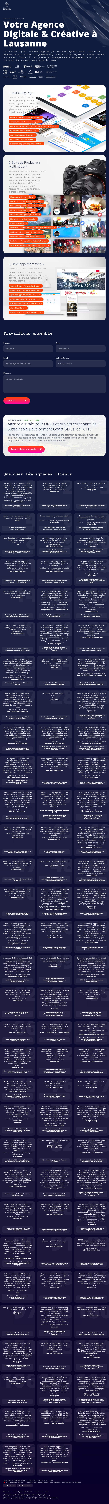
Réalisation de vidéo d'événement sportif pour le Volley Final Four (17, 914)
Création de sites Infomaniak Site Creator (24, 286)
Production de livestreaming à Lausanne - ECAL (54, 1040)
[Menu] (103, 6)
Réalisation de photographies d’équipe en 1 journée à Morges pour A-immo (54, 648)
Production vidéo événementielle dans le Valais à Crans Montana (54, 1194)
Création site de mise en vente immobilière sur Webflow (91, 615)
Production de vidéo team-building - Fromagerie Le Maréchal (91, 528)
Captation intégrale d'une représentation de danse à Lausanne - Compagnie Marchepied (54, 879)
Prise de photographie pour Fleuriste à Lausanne (54, 1160)
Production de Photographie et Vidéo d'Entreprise (28, 241)
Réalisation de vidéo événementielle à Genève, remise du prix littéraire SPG (54, 1264)
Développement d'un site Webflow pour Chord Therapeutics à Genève (54, 948)
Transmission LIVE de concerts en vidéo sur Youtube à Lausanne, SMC (91, 683)
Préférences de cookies (71, 1482)
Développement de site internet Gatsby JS (25, 304)
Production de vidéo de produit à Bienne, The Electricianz (17, 717)
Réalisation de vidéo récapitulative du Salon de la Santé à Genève (54, 717)
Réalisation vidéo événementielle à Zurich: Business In (54, 506)
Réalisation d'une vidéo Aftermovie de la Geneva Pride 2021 (91, 1097)
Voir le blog (10, 1485)
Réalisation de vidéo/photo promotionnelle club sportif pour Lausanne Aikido (17, 1436)
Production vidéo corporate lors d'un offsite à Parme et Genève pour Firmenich (91, 1229)
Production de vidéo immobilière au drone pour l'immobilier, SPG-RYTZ (54, 1230)
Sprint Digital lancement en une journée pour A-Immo (92, 948)
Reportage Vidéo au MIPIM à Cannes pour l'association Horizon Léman (17, 615)
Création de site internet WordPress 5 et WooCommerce (54, 1471)
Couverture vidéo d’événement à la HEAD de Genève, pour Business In (92, 1298)
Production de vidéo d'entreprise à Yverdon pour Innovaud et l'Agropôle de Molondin (17, 1130)
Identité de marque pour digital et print (24, 215)
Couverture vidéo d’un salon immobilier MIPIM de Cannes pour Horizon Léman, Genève (54, 980)
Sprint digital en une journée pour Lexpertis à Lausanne (91, 914)
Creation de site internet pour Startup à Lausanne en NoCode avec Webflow (17, 1014)
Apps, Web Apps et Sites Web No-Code (24, 295)
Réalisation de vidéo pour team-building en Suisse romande (55, 683)
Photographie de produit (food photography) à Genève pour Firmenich (54, 1333)
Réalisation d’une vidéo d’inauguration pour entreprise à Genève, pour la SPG (91, 1366)
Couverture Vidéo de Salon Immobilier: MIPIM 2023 (17, 879)
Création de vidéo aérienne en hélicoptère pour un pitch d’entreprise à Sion (17, 1297)
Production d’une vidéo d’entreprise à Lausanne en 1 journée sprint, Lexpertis (92, 717)
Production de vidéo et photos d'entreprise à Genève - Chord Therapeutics (54, 1096)
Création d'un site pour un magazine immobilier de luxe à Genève (54, 914)
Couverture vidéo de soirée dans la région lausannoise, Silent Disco (17, 1333)
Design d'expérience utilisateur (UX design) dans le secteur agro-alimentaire (17, 1470)
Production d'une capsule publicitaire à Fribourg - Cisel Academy (17, 581)
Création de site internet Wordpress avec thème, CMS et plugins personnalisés (91, 1436)
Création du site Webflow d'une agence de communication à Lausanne (91, 879)
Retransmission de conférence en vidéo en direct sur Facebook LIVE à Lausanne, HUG (54, 817)
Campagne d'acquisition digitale (21, 139)
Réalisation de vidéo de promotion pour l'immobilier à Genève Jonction (91, 1333)
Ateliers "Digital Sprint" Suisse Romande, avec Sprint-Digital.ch (30, 1497)
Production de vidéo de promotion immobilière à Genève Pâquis (54, 1367)
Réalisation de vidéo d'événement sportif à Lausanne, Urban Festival (17, 749)
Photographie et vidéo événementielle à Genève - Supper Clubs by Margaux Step (91, 1130)
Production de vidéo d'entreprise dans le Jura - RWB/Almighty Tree (17, 1071)
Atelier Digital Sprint (17, 308)
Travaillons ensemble (23, 449)
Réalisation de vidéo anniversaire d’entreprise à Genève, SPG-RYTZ (17, 817)
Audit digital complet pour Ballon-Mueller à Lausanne (17, 980)
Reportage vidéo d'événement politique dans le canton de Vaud (54, 528)
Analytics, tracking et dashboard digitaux (24, 122)
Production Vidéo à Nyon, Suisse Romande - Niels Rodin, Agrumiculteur (17, 1160)
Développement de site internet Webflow (24, 290)
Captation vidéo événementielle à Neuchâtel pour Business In (54, 1298)
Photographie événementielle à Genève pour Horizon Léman (17, 1401)
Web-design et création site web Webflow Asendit (91, 980)
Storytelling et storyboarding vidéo (22, 219)
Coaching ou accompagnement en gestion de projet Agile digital (33, 126)
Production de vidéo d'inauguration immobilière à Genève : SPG (54, 581)
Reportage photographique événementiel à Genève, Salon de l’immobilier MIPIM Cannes (91, 1014)
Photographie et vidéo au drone (21, 197)
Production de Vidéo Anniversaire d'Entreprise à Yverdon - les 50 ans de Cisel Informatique (17, 1096)
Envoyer (17, 401)
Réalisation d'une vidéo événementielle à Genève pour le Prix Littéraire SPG (54, 551)
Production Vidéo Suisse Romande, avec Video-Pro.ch (24, 1494)
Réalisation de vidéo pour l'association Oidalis (17, 528)
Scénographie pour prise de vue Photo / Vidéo (26, 206)
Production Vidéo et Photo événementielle (25, 232)
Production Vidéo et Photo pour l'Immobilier (26, 236)
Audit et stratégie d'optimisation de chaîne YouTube (17, 1194)
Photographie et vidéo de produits (22, 210)
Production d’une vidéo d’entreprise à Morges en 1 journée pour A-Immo (92, 782)
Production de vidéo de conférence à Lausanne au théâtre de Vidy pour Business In (17, 1229)
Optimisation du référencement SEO (23, 131)
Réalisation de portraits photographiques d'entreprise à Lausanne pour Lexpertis (54, 1014)
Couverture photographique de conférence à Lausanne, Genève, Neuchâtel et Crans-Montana (54, 1071)
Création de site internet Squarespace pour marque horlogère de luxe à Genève (54, 1436)
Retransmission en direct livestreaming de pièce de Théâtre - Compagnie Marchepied (54, 1130)
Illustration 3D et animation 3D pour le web (25, 201)
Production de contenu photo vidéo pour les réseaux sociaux (31, 228)
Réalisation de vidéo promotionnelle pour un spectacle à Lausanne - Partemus (91, 551)
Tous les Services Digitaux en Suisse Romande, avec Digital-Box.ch (31, 1499)
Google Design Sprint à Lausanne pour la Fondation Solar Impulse (92, 851)
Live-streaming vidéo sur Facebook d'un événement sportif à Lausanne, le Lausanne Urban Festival (91, 748)
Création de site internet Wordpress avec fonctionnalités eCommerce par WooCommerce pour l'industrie (91, 1400)
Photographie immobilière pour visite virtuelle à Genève (17, 1040)
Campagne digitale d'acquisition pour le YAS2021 (17, 948)
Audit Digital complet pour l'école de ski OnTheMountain (54, 615)
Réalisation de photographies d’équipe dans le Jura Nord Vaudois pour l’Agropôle (54, 1400)
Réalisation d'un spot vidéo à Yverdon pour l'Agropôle (92, 506)
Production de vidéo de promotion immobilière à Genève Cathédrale (91, 1264)
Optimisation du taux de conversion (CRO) (25, 299)
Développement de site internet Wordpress (25, 312)
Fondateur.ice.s (25, 1485)
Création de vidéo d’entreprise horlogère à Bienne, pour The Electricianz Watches (91, 817)
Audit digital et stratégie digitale (21, 135)
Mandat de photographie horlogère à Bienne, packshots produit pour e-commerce (91, 1194)
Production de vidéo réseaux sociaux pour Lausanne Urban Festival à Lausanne (54, 748)
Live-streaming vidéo (17, 223)
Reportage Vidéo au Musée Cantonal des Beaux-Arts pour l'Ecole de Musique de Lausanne (91, 1039)
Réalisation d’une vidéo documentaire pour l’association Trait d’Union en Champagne (17, 1263)
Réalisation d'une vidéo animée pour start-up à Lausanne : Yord (17, 552)
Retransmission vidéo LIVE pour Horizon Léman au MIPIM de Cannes (17, 649)
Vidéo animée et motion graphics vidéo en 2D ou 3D (28, 245)
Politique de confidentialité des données (43, 1482)
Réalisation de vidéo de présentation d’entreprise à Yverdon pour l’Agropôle (17, 1366)
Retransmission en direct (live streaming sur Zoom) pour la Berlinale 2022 (91, 580)
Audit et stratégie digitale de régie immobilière (17, 506)
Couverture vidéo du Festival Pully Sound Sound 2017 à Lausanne (91, 1160)
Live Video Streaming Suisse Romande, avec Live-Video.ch (26, 1496)
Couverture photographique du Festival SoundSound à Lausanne (91, 1071)
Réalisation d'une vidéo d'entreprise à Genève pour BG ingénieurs (17, 851)
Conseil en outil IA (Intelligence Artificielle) (24, 117)
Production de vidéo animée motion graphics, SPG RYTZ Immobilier (54, 782)
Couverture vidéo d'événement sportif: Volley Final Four (54, 851)
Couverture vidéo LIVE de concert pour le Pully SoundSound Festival (91, 649)
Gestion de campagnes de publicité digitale (25, 144)
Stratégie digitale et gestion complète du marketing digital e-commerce (17, 782)
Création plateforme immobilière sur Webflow (17, 683)
